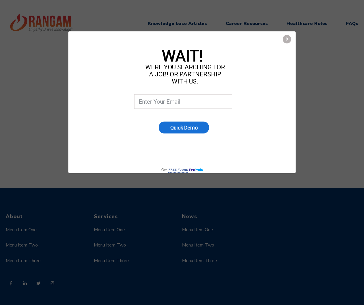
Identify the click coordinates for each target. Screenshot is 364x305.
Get (174, 169)
